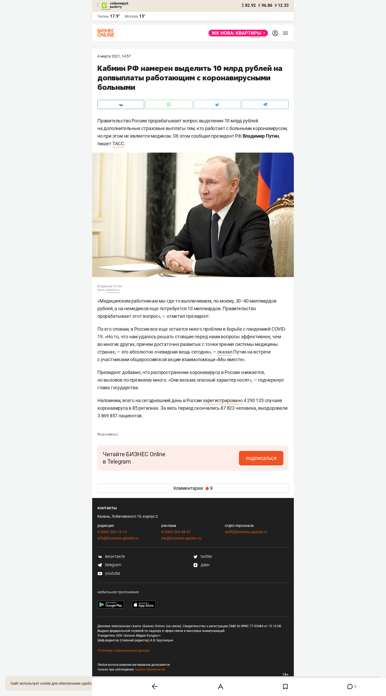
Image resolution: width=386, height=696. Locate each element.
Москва (131, 16)
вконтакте (114, 556)
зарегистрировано (223, 400)
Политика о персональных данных (123, 650)
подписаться (261, 458)
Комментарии (193, 488)
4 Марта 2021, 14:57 (114, 56)
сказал (224, 352)
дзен (205, 564)
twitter (206, 556)
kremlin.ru (113, 290)
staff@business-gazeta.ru (246, 532)
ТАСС (118, 143)
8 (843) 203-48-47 (176, 532)
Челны (103, 16)
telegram (112, 564)
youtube (112, 573)
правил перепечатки (149, 669)
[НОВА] (236, 33)
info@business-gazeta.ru (117, 538)
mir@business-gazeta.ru (181, 538)
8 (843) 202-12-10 (112, 532)
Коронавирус (107, 434)
